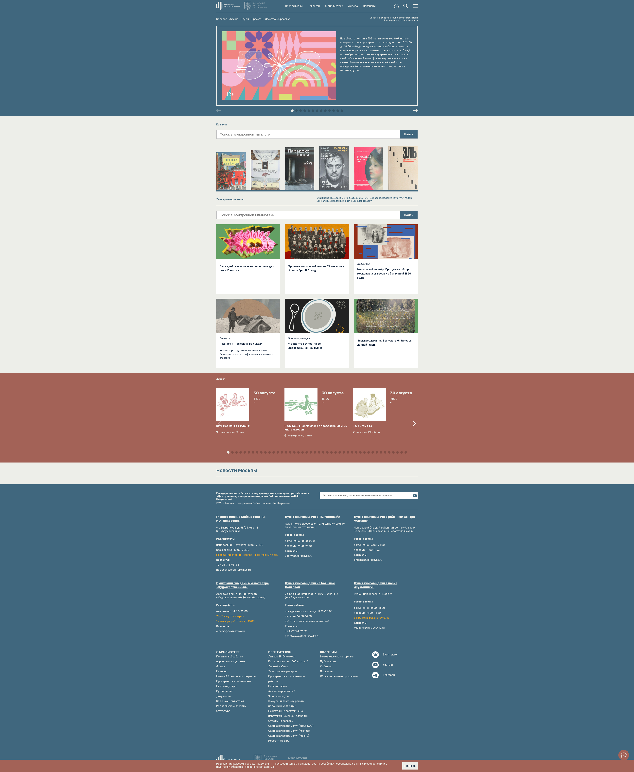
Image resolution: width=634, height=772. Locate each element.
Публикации (328, 661)
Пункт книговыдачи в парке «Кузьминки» (375, 585)
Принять (410, 765)
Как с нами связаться (230, 701)
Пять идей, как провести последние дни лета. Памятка (247, 268)
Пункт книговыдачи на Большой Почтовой (310, 585)
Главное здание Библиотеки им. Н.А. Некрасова (240, 519)
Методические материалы (337, 656)
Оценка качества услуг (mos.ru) (288, 735)
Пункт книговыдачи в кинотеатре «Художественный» (242, 585)
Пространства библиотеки (233, 681)
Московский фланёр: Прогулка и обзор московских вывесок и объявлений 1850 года (384, 273)
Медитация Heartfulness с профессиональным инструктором (315, 427)
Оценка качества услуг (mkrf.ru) (289, 730)
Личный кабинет (279, 666)
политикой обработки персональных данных (245, 766)
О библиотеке (334, 6)
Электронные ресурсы (282, 671)
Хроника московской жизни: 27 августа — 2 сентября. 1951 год (316, 268)
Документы (223, 696)
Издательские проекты (231, 706)
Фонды (220, 666)
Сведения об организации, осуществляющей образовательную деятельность (394, 19)
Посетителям (294, 6)
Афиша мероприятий (281, 691)
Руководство (224, 691)
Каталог (221, 19)
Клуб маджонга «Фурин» (233, 426)
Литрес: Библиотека (281, 656)
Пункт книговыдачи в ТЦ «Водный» (312, 517)
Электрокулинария (299, 338)
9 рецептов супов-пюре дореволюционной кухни (305, 345)
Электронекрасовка (277, 19)
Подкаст (225, 338)
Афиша (233, 19)
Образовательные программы (339, 676)
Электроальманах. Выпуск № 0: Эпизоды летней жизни (384, 342)
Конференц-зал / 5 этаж (232, 432)
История (221, 671)
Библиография (277, 686)
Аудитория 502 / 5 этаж (300, 436)
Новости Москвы (279, 740)
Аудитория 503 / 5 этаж (368, 432)
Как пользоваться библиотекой (288, 661)
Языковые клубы (278, 696)
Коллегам (314, 6)
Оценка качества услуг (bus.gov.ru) (290, 725)
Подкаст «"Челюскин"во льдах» (241, 343)
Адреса (353, 6)
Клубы (245, 19)
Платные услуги (226, 686)
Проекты (257, 19)
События (326, 666)
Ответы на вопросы (280, 720)
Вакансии (369, 6)
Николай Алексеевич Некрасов (236, 676)
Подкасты (363, 263)
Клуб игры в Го (362, 426)
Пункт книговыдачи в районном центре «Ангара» (384, 519)
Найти (408, 134)
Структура (223, 711)
